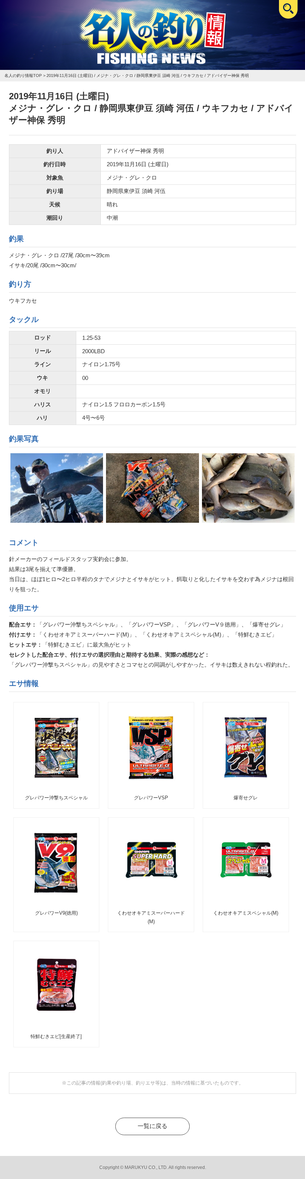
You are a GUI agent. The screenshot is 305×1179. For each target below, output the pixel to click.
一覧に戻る (152, 1126)
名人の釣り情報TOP (23, 75)
